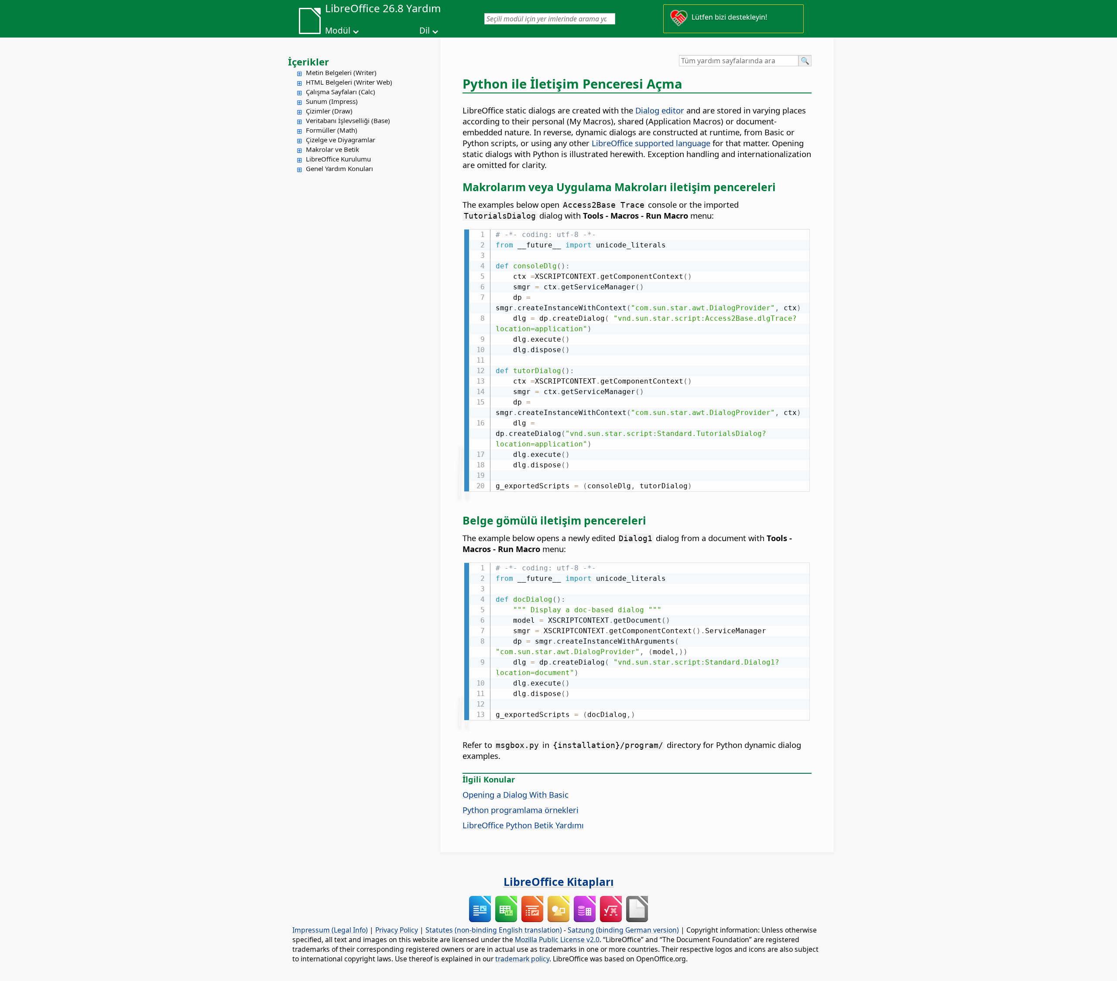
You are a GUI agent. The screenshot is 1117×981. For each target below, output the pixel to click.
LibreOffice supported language (651, 142)
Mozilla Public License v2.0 (557, 939)
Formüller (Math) (331, 130)
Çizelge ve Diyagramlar (340, 139)
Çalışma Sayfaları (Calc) (340, 91)
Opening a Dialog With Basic (516, 794)
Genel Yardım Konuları (339, 168)
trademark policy (522, 959)
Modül (337, 30)
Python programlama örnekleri (521, 809)
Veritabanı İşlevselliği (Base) (348, 120)
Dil (424, 30)
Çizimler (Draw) (329, 110)
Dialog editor (659, 110)
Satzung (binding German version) (623, 930)
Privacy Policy (396, 930)
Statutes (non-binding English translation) (493, 930)
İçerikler (308, 61)
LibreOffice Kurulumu (338, 158)
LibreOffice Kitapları (559, 881)
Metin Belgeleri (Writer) (341, 72)
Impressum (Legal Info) (330, 930)
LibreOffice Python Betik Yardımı (523, 825)
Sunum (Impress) (332, 101)
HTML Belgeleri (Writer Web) (349, 82)
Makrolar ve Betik (332, 149)
